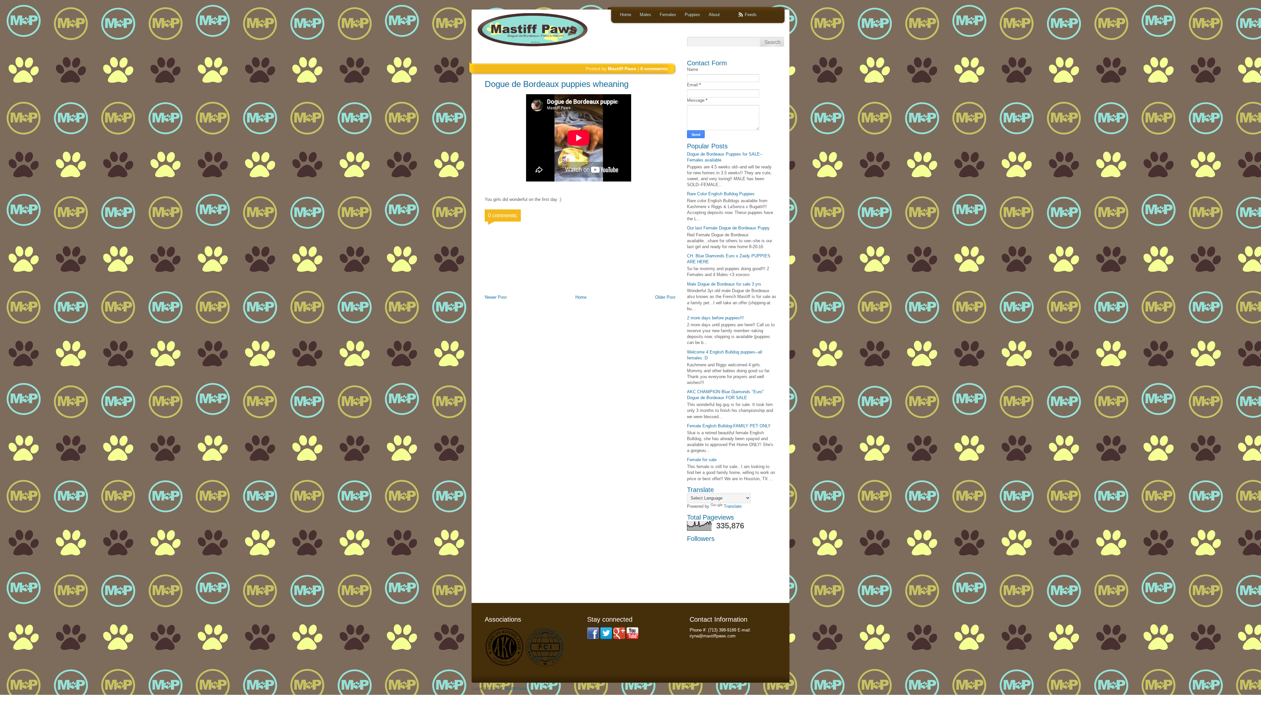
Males (645, 14)
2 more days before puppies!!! (715, 317)
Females (668, 14)
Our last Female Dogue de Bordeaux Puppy (728, 227)
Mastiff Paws (515, 688)
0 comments (654, 68)
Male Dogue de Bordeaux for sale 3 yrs (724, 284)
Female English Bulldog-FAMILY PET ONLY (729, 425)
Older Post (665, 297)
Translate (732, 506)
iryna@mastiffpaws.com (713, 635)
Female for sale (702, 459)
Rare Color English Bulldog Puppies (721, 193)
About (714, 14)
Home (625, 14)
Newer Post (496, 297)
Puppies (692, 14)
